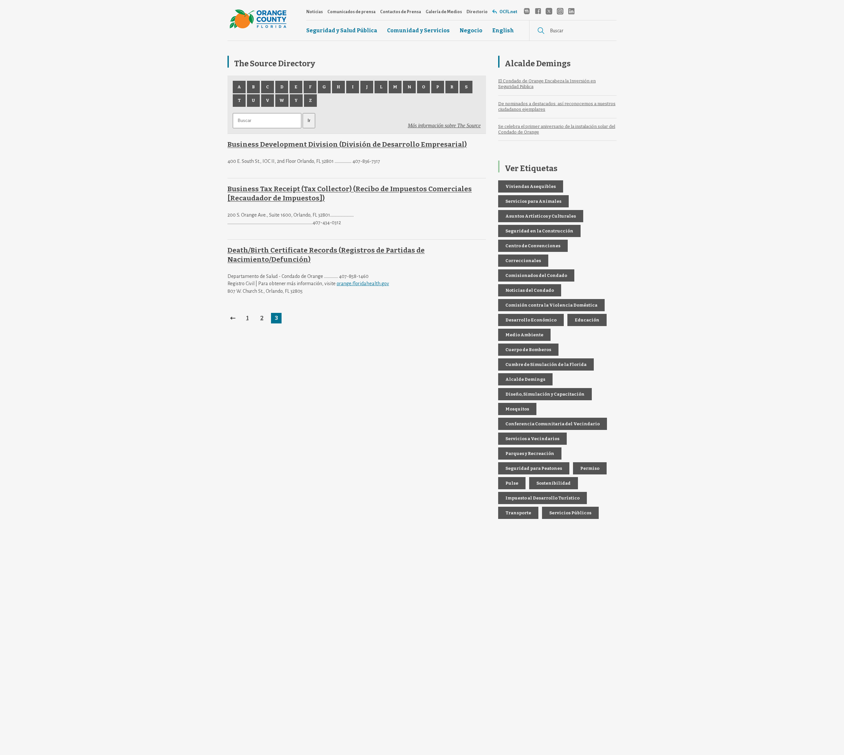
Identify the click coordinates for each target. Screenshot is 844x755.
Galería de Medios (444, 12)
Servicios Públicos (570, 512)
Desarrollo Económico (531, 319)
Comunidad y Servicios (418, 31)
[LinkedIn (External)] (571, 11)
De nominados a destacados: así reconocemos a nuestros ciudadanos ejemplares (557, 106)
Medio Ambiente (524, 334)
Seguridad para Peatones (533, 468)
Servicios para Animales (533, 201)
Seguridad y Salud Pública (341, 31)
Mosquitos (517, 409)
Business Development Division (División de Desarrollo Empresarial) (347, 144)
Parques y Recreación (529, 453)
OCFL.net (508, 12)
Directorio (477, 12)
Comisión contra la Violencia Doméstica (551, 305)
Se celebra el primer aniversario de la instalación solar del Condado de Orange (556, 129)
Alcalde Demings (525, 379)
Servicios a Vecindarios (532, 438)
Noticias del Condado (529, 290)
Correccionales (523, 260)
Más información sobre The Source (444, 125)
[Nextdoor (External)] (526, 11)
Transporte (518, 512)
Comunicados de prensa (351, 12)
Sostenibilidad (553, 483)
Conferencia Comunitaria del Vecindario (552, 423)
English (503, 31)
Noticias (314, 12)
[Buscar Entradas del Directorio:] (268, 120)
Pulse (511, 483)
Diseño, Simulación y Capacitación (545, 394)
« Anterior (232, 318)
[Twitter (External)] (549, 11)
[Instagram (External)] (560, 11)
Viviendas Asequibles (530, 186)
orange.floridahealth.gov (363, 283)
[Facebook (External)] (537, 11)
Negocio (471, 31)
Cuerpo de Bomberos (528, 349)
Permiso (589, 468)
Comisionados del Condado (536, 275)
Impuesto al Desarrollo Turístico (542, 498)
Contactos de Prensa (400, 12)
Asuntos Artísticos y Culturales (540, 216)
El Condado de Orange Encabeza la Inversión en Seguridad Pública (547, 83)
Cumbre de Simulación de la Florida (546, 364)
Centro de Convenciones (532, 245)
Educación (587, 319)
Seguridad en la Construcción (539, 230)
